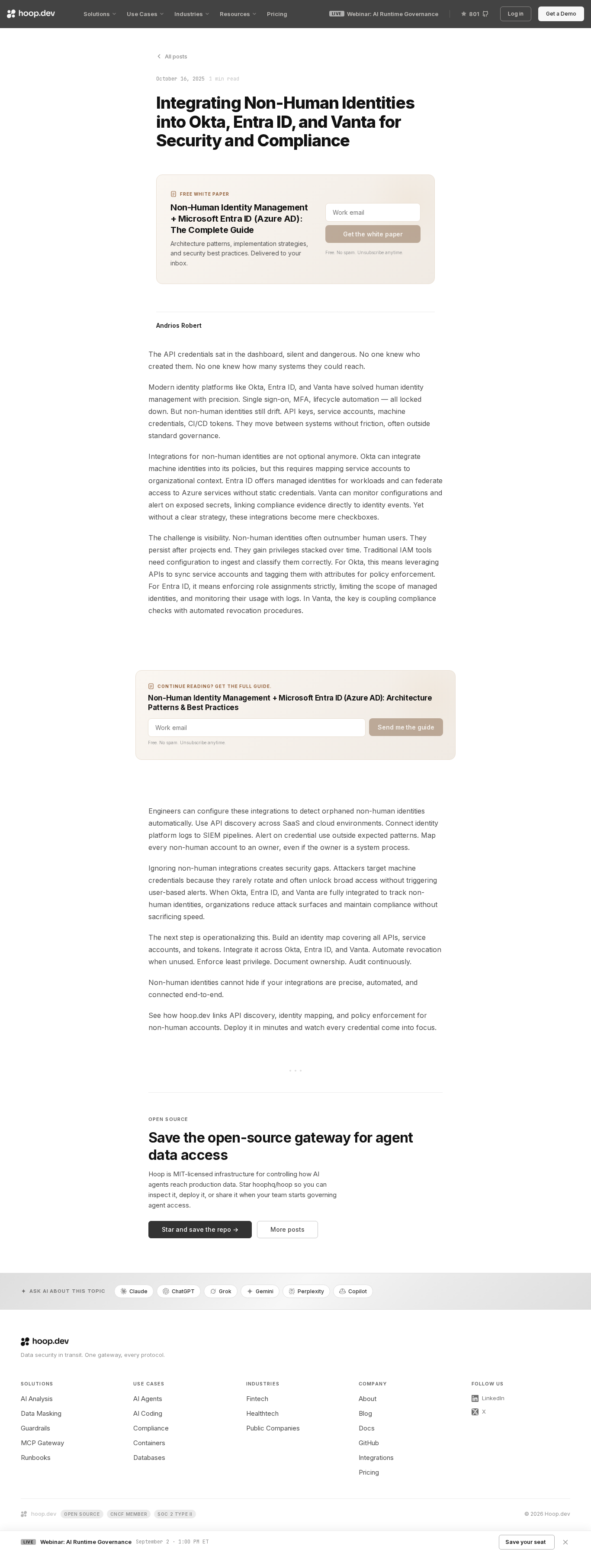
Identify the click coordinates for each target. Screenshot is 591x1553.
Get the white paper (373, 234)
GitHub (369, 1443)
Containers (149, 1443)
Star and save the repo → (200, 1229)
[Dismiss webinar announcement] (565, 1542)
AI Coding (147, 1413)
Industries (188, 13)
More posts (287, 1229)
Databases (149, 1457)
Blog (365, 1413)
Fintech (257, 1399)
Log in (517, 13)
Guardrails (35, 1428)
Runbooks (36, 1457)
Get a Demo (562, 13)
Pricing (277, 13)
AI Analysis (37, 1399)
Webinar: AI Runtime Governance (385, 13)
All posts (176, 56)
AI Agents (147, 1399)
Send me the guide (406, 727)
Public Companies (273, 1428)
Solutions (97, 13)
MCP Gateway (42, 1443)
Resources (235, 13)
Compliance (151, 1428)
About (367, 1399)
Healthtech (262, 1413)
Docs (367, 1428)
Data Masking (41, 1413)
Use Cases (142, 13)
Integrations (376, 1457)
